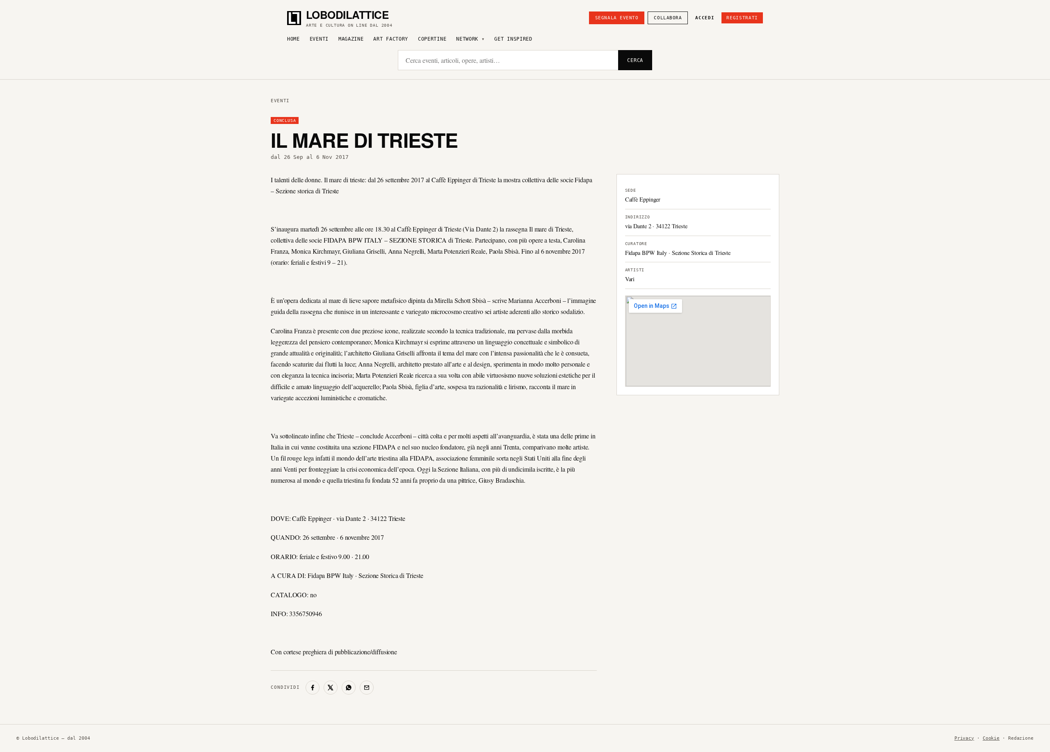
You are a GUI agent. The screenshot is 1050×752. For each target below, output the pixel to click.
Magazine (351, 39)
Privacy (964, 738)
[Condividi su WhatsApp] (349, 688)
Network (467, 39)
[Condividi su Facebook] (313, 688)
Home (293, 39)
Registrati (742, 18)
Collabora (668, 18)
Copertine (432, 39)
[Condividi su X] (331, 688)
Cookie (991, 738)
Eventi (319, 39)
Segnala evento (617, 18)
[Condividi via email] (367, 688)
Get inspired (513, 39)
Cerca (635, 60)
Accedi (704, 18)
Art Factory (390, 39)
